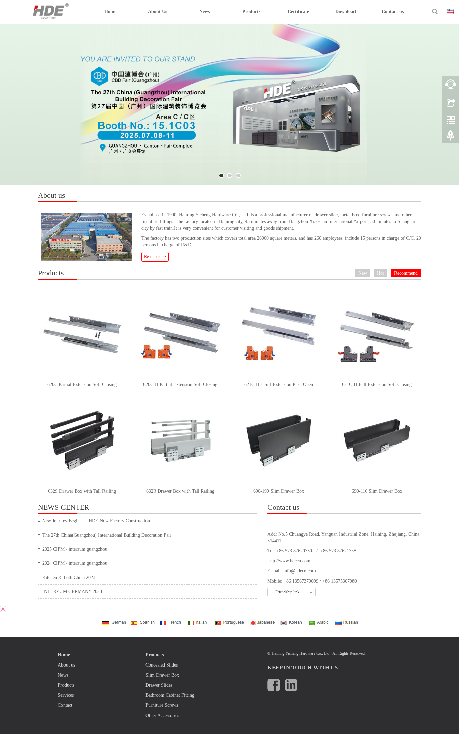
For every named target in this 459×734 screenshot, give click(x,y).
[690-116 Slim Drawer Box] (377, 441)
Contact (65, 705)
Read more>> (155, 256)
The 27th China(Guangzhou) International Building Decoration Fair (106, 535)
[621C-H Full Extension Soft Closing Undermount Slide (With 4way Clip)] (377, 334)
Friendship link (287, 592)
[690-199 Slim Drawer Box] (279, 441)
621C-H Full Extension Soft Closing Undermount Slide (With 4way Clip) (377, 387)
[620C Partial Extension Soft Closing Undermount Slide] (82, 334)
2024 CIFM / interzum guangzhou (74, 563)
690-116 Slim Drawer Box (377, 491)
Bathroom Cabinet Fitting (169, 695)
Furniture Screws (161, 705)
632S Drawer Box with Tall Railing (82, 491)
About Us (157, 11)
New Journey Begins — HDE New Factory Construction (96, 520)
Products (251, 11)
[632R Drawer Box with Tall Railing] (180, 441)
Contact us (393, 11)
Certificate (298, 11)
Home (110, 11)
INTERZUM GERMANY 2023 (72, 591)
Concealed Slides (161, 665)
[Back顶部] (450, 137)
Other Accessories (162, 715)
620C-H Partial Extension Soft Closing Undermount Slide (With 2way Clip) (180, 387)
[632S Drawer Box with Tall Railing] (82, 441)
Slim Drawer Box (162, 675)
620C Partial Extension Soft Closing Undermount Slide (82, 387)
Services (66, 695)
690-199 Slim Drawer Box (278, 491)
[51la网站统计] (3, 608)
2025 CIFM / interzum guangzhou (74, 549)
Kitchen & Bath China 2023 (68, 577)
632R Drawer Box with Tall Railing (180, 491)
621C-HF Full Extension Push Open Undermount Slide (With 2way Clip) (279, 387)
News (204, 11)
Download (345, 11)
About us (66, 665)
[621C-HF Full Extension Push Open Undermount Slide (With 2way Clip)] (279, 334)
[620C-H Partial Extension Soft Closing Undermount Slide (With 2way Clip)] (180, 334)
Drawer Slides (158, 685)
